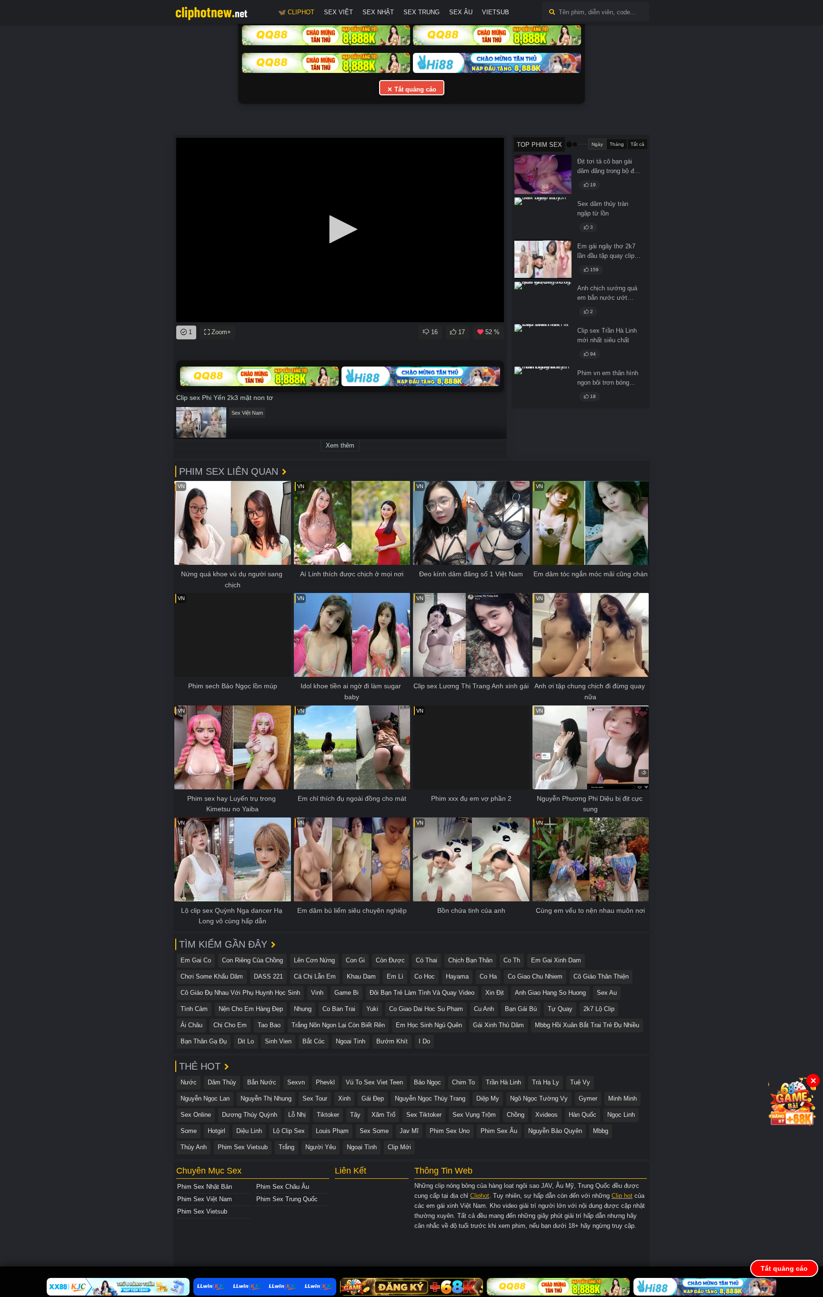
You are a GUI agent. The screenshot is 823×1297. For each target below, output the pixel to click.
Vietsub (495, 12)
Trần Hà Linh (503, 1082)
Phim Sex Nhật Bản (204, 1186)
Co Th (511, 960)
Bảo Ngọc (427, 1082)
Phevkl (325, 1082)
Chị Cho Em (230, 1025)
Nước (189, 1082)
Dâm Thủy (222, 1082)
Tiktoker (328, 1114)
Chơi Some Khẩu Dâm (212, 976)
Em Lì (395, 976)
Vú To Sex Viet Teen (374, 1082)
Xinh (344, 1098)
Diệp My (487, 1098)
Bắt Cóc (313, 1041)
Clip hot (622, 1195)
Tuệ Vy (580, 1082)
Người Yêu (320, 1147)
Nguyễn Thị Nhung (266, 1098)
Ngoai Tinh (350, 1041)
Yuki (372, 1008)
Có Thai (426, 960)
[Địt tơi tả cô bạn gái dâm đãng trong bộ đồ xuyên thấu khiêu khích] (543, 174)
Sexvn (296, 1082)
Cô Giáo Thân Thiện (601, 976)
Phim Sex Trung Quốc (287, 1199)
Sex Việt (338, 12)
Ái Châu (191, 1025)
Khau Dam (361, 976)
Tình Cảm (194, 1008)
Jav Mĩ (409, 1130)
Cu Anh (484, 1008)
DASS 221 (268, 976)
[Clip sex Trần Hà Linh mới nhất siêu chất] (543, 343)
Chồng (515, 1114)
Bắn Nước (261, 1082)
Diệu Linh (249, 1130)
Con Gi (355, 960)
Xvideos (546, 1114)
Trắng (286, 1147)
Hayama (457, 976)
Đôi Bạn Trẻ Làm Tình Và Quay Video (422, 992)
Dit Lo (246, 1041)
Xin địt (494, 992)
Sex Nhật (378, 12)
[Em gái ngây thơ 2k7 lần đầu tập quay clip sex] (543, 259)
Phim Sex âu (499, 1130)
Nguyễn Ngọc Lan (205, 1098)
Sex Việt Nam (247, 413)
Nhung (302, 1008)
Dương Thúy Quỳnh (249, 1114)
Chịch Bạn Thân (470, 960)
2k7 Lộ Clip (598, 1008)
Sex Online (196, 1114)
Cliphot (479, 1195)
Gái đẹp (372, 1098)
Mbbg (600, 1130)
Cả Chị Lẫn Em (315, 976)
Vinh (317, 992)
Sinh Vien (278, 1041)
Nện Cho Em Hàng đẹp (251, 1008)
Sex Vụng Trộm (474, 1114)
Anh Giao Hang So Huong (550, 992)
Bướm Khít (392, 1041)
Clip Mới (399, 1147)
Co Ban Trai (338, 1008)
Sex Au (607, 992)
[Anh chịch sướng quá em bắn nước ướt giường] (543, 301)
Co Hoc (424, 976)
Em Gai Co (196, 960)
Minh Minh (622, 1098)
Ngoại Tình (362, 1147)
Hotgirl (216, 1130)
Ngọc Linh (621, 1114)
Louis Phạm (332, 1130)
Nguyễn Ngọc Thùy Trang (430, 1098)
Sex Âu (460, 12)
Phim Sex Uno (450, 1130)
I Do (424, 1041)
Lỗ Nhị (297, 1114)
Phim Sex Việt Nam (204, 1199)
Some (189, 1130)
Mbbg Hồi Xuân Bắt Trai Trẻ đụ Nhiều (587, 1025)
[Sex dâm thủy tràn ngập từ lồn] (543, 216)
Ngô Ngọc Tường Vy (539, 1098)
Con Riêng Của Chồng (252, 960)
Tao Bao (269, 1025)
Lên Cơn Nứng (314, 960)
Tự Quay (560, 1008)
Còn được (390, 960)
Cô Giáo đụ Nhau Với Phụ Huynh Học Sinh (240, 992)
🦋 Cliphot (296, 12)
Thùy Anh (194, 1147)
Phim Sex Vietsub (243, 1147)
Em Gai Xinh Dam (556, 960)
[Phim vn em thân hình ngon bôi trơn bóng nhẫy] (543, 386)
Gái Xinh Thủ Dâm (498, 1025)
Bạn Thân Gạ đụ (204, 1041)
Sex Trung (421, 12)
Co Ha (488, 976)
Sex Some (374, 1130)
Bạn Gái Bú (521, 1008)
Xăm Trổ (383, 1114)
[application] (340, 230)
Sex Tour (314, 1098)
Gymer (588, 1098)
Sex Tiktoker (424, 1114)
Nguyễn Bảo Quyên (555, 1130)
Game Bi (346, 992)
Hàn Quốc (582, 1114)
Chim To (463, 1082)
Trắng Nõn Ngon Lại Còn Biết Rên (338, 1025)
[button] (340, 229)
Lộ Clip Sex (289, 1130)
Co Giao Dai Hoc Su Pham (426, 1008)
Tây (355, 1114)
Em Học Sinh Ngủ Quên (429, 1025)
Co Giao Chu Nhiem (535, 976)
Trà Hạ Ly (545, 1082)
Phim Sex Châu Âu (282, 1186)
